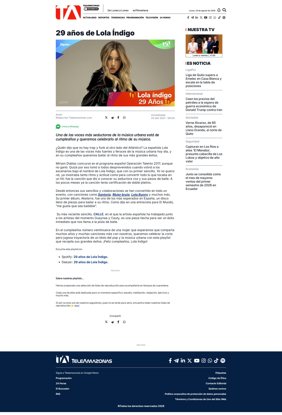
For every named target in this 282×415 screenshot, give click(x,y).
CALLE (98, 214)
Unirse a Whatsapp (70, 126)
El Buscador (62, 388)
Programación (135, 17)
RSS (58, 393)
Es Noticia (199, 63)
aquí (76, 305)
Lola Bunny (139, 194)
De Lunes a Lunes (118, 10)
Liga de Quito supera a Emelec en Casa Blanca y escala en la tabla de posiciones (204, 80)
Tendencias (118, 17)
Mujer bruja (121, 194)
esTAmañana (140, 10)
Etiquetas (220, 372)
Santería (104, 194)
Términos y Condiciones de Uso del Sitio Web (200, 399)
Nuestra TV (201, 29)
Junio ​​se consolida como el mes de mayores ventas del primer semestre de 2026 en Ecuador (203, 181)
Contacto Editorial (216, 383)
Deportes (103, 17)
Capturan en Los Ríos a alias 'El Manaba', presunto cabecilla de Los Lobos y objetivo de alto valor (204, 154)
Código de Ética (217, 378)
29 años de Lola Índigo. (91, 257)
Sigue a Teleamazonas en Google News (77, 372)
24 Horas (165, 17)
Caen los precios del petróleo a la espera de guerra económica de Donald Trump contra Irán (204, 104)
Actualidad (89, 17)
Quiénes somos (217, 388)
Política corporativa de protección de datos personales (195, 393)
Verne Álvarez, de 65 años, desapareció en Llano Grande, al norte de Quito (204, 128)
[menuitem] (89, 17)
